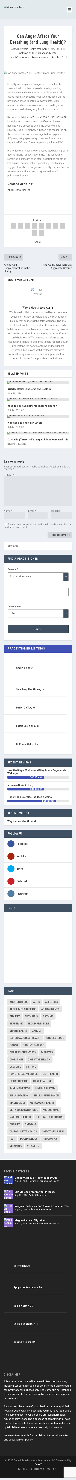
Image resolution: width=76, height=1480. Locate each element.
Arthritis (31, 1016)
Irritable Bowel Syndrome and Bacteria (29, 389)
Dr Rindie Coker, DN (27, 744)
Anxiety (15, 1016)
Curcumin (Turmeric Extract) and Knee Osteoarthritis (37, 439)
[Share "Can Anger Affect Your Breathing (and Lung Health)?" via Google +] (27, 225)
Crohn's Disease (33, 1045)
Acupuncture (19, 1002)
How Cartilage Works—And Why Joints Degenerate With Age (36, 772)
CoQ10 (14, 1045)
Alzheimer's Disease (23, 1009)
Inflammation (19, 1095)
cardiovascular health (25, 1038)
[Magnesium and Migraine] (8, 1222)
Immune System (45, 1088)
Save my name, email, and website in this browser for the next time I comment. (38, 526)
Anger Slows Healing (18, 190)
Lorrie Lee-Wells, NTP (28, 725)
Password (13, 935)
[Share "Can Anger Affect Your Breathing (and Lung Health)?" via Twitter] (20, 225)
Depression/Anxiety (23, 1052)
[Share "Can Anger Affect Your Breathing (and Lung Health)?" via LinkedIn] (48, 225)
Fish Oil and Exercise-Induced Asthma (29, 797)
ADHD (36, 1002)
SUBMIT (40, 1462)
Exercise (15, 1066)
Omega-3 (30, 1124)
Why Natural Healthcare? (21, 821)
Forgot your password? (38, 972)
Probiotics (50, 1138)
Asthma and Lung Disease (33, 53)
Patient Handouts (37, 1195)
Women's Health (44, 1209)
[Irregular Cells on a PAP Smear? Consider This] (8, 1208)
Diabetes (47, 1052)
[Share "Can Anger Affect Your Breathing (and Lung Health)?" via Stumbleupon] (62, 225)
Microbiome (51, 1110)
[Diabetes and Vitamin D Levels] (38, 416)
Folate (32, 1209)
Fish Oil (31, 1066)
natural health (20, 1117)
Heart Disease (19, 1081)
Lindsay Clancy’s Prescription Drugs (35, 1177)
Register (54, 961)
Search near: (15, 606)
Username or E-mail (19, 920)
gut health (50, 1074)
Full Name (22, 1450)
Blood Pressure (38, 1023)
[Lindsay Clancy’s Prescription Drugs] (8, 1180)
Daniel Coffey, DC (26, 707)
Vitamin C (16, 1146)
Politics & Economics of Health (44, 1181)
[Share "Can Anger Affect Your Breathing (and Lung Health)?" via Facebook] (13, 225)
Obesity (15, 1124)
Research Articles (50, 57)
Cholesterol (55, 1038)
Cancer (37, 1030)
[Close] (16, 1421)
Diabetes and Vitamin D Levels (24, 422)
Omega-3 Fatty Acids (23, 1131)
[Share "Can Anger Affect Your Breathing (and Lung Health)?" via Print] (41, 232)
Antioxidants (50, 1009)
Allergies (51, 1002)
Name (8, 510)
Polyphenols (29, 1138)
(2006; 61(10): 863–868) (49, 117)
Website (55, 510)
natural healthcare (49, 1117)
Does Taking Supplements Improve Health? (32, 405)
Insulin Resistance (46, 1095)
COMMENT (10, 475)
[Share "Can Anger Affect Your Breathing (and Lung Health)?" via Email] (34, 232)
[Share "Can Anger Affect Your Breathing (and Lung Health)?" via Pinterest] (41, 225)
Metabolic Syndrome (24, 1110)
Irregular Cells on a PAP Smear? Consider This (41, 1206)
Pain (12, 1138)
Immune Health (20, 1088)
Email (32, 510)
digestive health (39, 1059)
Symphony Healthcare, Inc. (31, 689)
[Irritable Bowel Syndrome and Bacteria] (38, 382)
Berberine (16, 1023)
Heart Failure (42, 1081)
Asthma (48, 1016)
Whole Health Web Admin (35, 49)
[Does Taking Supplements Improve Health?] (38, 399)
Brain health (18, 1030)
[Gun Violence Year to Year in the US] (8, 1194)
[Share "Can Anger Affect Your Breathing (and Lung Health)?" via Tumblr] (34, 225)
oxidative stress (53, 1131)
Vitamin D (33, 1146)
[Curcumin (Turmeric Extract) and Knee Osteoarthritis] (38, 433)
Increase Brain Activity (20, 785)
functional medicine (24, 1074)
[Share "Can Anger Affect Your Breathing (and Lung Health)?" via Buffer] (55, 225)
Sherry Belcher (24, 668)
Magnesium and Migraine (29, 1220)
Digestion (16, 1059)
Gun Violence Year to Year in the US (34, 1192)
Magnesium (17, 1102)
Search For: (14, 569)
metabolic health (42, 1102)
